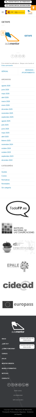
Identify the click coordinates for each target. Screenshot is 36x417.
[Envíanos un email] (20, 384)
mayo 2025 (5, 133)
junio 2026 (5, 90)
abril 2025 (5, 136)
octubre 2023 (6, 152)
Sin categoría (6, 188)
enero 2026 (6, 105)
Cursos (4, 176)
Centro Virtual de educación (19, 5)
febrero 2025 (6, 140)
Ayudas (4, 172)
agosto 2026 (6, 86)
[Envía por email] (20, 56)
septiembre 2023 (7, 156)
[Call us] (23, 384)
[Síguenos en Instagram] (12, 384)
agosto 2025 (6, 121)
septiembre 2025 (7, 117)
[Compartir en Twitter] (16, 56)
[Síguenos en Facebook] (9, 384)
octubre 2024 (6, 148)
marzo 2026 (6, 101)
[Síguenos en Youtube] (27, 384)
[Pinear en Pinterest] (23, 56)
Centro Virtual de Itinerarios (19, 2)
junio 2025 (5, 129)
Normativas (6, 180)
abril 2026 (5, 97)
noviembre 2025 (7, 113)
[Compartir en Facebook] (12, 56)
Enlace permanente (7, 65)
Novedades (6, 184)
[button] (33, 7)
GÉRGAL (5, 71)
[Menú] (3, 12)
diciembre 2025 (7, 109)
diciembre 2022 (7, 160)
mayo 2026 (5, 93)
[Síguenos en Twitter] (16, 384)
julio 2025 (5, 125)
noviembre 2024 (7, 144)
